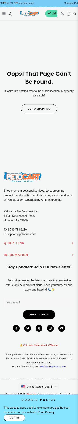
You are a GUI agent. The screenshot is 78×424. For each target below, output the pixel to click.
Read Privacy (46, 412)
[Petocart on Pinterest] (39, 328)
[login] (60, 13)
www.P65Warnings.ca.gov (52, 366)
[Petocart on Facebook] (16, 328)
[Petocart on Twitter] (27, 328)
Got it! (14, 417)
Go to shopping (39, 108)
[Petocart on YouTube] (61, 328)
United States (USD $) (40, 386)
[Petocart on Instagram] (50, 328)
